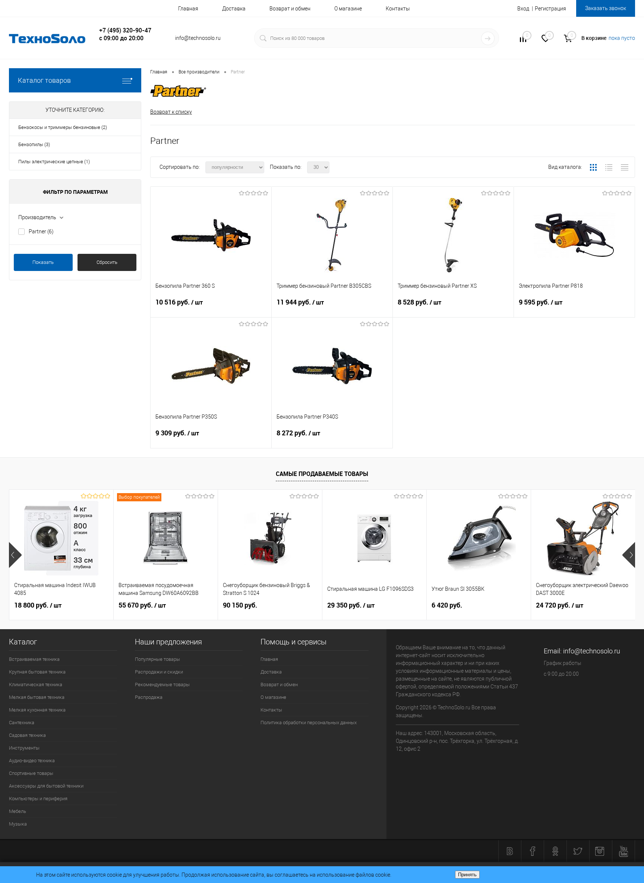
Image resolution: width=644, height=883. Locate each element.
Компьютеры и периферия (38, 798)
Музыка (18, 824)
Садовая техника (27, 735)
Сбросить (107, 262)
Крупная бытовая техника (37, 672)
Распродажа (148, 697)
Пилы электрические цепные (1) (54, 161)
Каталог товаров (44, 80)
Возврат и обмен (289, 9)
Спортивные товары (31, 773)
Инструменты (24, 748)
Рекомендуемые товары (162, 684)
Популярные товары (157, 659)
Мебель (17, 811)
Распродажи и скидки (159, 672)
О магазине (348, 9)
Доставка (234, 9)
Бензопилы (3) (34, 144)
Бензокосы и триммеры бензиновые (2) (62, 127)
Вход (523, 9)
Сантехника (21, 722)
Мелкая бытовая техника (36, 697)
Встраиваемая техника (34, 659)
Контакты (398, 9)
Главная (188, 9)
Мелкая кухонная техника (37, 710)
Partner (41, 231)
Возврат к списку (171, 112)
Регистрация (550, 9)
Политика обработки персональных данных (309, 722)
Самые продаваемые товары (322, 474)
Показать (43, 262)
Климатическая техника (35, 684)
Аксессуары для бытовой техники (46, 786)
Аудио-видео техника (32, 760)
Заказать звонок (605, 8)
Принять (467, 874)
